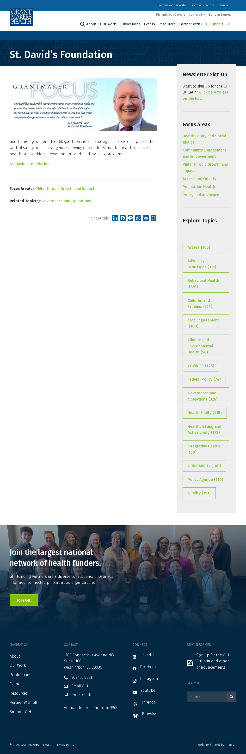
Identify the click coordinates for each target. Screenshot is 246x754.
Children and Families (200, 303)
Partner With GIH (193, 24)
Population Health (199, 186)
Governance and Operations (66, 201)
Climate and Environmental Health (200, 346)
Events (149, 24)
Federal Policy (204, 379)
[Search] (82, 24)
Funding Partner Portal (172, 5)
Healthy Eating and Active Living (204, 429)
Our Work (108, 24)
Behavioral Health (203, 283)
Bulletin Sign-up (220, 14)
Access (199, 247)
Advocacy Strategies (202, 263)
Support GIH (220, 24)
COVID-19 (201, 366)
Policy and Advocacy (201, 195)
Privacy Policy (64, 745)
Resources (167, 24)
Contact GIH (197, 14)
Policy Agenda (205, 479)
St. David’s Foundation (29, 164)
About (91, 24)
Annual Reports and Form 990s (91, 707)
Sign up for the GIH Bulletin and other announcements (212, 661)
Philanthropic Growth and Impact (65, 188)
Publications (129, 24)
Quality (199, 493)
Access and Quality (199, 178)
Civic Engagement (203, 323)
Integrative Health (204, 449)
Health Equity (205, 412)
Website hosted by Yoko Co (216, 745)
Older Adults (204, 466)
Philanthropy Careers (170, 14)
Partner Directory (203, 5)
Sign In (223, 5)
